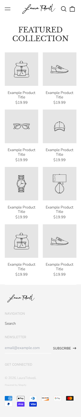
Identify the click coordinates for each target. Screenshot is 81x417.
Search (10, 323)
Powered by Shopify (15, 385)
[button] (64, 9)
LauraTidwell (26, 378)
